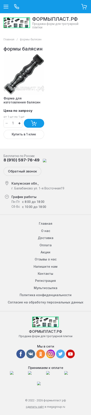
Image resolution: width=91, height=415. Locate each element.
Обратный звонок (22, 171)
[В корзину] (34, 123)
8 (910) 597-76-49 (22, 160)
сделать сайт (35, 406)
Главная (9, 39)
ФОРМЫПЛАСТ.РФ (55, 19)
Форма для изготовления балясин (22, 100)
